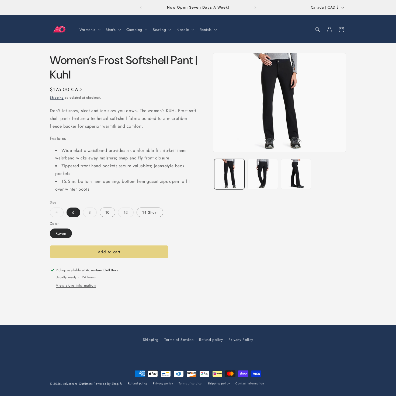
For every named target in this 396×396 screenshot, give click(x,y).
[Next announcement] (255, 7)
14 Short (150, 212)
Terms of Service (179, 339)
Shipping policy (218, 383)
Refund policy (211, 339)
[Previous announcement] (141, 7)
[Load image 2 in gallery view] (262, 174)
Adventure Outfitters (78, 383)
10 (107, 212)
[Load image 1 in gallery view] (229, 174)
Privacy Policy (240, 339)
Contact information (249, 383)
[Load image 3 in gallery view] (296, 174)
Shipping (57, 97)
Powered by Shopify (108, 383)
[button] (89, 29)
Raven (60, 233)
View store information (76, 285)
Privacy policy (163, 383)
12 (129, 213)
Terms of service (190, 383)
